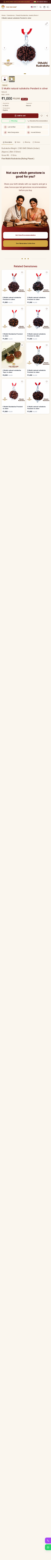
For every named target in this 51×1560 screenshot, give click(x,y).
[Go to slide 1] (25, 73)
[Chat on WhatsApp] (48, 1547)
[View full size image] (46, 23)
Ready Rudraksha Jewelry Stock (27, 15)
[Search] (40, 7)
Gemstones (11, 15)
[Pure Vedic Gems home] (9, 7)
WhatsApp (14, 121)
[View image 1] (5, 79)
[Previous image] (4, 48)
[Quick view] (23, 278)
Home (3, 15)
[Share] (47, 115)
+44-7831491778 (26, 1)
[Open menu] (48, 7)
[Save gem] (41, 115)
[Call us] (48, 1541)
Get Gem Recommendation (25, 235)
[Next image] (46, 48)
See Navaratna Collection (25, 243)
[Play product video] (12, 79)
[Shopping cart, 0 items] (44, 7)
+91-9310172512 (9, 1)
